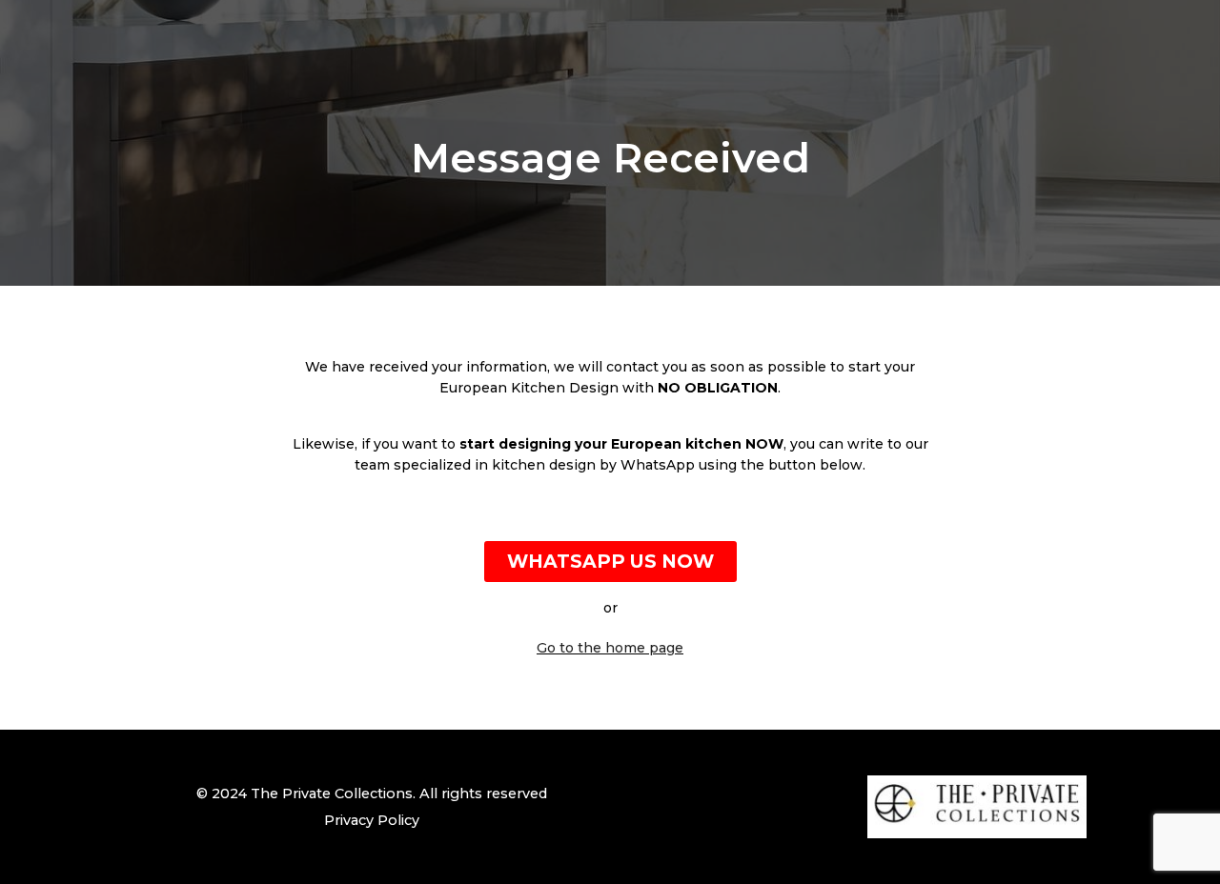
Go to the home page (610, 647)
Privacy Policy (371, 820)
